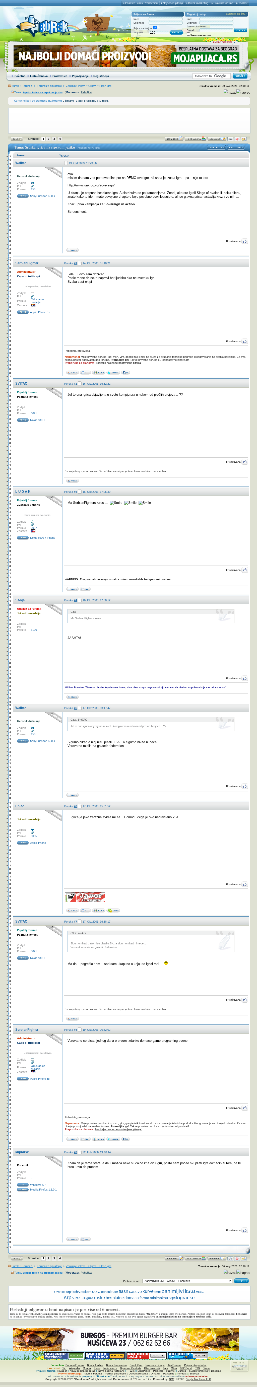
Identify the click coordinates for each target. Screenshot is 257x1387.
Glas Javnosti (152, 1368)
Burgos (182, 1370)
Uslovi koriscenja (138, 1373)
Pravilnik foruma (223, 3)
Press (97, 1368)
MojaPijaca (144, 1370)
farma (144, 1298)
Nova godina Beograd (82, 1370)
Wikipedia (74, 1368)
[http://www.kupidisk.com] (85, 1240)
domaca (131, 1297)
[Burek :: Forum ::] (85, 373)
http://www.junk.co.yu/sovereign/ (91, 185)
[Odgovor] (216, 140)
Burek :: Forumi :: (22, 85)
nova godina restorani (111, 1370)
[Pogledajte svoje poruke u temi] (244, 140)
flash (123, 1291)
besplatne (115, 1297)
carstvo (135, 1291)
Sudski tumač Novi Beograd (205, 1370)
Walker (20, 163)
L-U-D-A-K (22, 492)
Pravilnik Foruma (92, 1373)
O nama (155, 1373)
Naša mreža (110, 1368)
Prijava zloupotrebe (195, 1365)
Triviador (62, 1370)
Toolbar (242, 3)
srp (68, 1297)
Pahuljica (86, 92)
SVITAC (21, 383)
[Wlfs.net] (85, 590)
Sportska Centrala (130, 1368)
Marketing (168, 1373)
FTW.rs (131, 1370)
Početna (20, 76)
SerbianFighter (26, 263)
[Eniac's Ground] (85, 911)
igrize (89, 1298)
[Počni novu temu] (174, 140)
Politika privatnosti (115, 1373)
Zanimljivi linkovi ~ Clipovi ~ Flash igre (88, 85)
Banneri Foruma (75, 1365)
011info (170, 1370)
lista (190, 1290)
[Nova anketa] (195, 140)
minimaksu (159, 1298)
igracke (187, 1297)
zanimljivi (173, 1291)
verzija (78, 1297)
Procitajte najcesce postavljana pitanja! (118, 362)
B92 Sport (186, 1368)
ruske (99, 1297)
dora (96, 1291)
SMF (171, 1379)
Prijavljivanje (80, 76)
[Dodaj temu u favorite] (237, 140)
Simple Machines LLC (198, 1379)
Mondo (87, 1368)
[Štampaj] (230, 140)
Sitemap (194, 1373)
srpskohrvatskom (78, 1292)
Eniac (19, 806)
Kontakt (181, 1373)
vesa (200, 1291)
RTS (197, 1368)
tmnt (157, 1292)
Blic (64, 1368)
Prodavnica (59, 76)
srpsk (173, 1297)
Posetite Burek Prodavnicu (141, 3)
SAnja (20, 600)
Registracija (101, 76)
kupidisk (22, 1152)
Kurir (165, 1368)
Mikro (174, 1368)
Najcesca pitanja (155, 1365)
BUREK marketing (222, 42)
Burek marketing (198, 3)
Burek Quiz (136, 1365)
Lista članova (39, 76)
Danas (206, 1368)
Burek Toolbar (95, 1365)
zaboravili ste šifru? (236, 14)
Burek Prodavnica (116, 1365)
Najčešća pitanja (173, 3)
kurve (148, 1291)
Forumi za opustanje (49, 85)
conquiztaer (109, 1292)
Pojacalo (158, 1370)
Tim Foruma (174, 1365)
